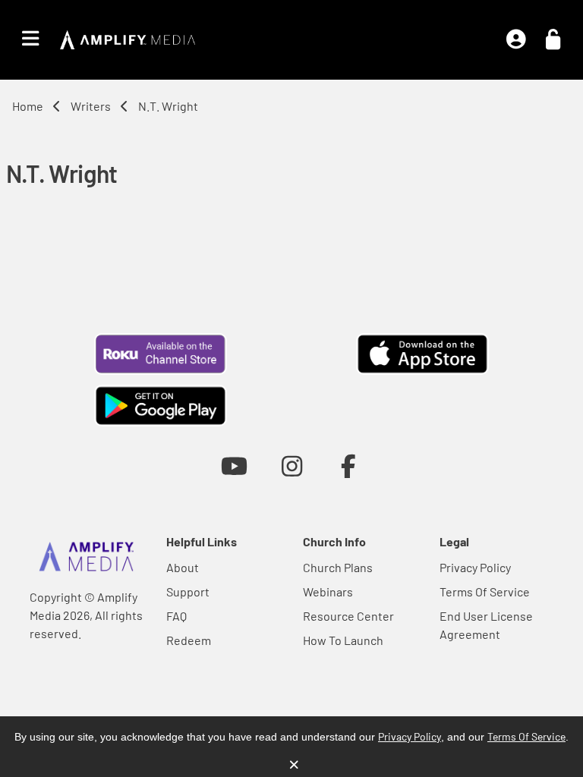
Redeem (188, 640)
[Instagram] (292, 465)
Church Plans (338, 567)
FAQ (176, 616)
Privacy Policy (475, 567)
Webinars (328, 591)
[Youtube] (234, 465)
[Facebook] (349, 465)
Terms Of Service (485, 591)
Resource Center (348, 616)
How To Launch (343, 640)
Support (188, 591)
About (182, 567)
